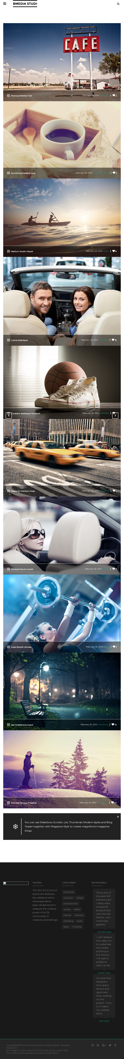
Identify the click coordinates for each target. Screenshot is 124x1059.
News (106, 173)
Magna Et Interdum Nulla (23, 491)
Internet (67, 915)
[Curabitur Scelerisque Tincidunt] (62, 382)
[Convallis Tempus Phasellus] (62, 769)
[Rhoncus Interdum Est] (62, 61)
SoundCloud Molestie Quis (23, 173)
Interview (104, 95)
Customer (68, 898)
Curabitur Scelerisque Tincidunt (25, 413)
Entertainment (71, 903)
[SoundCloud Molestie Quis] (62, 139)
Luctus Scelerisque (19, 340)
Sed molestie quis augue (22, 725)
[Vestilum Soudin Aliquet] (62, 217)
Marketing (98, 173)
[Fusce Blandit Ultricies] (62, 613)
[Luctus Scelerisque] (62, 301)
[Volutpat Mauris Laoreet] (62, 535)
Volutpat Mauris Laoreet (22, 569)
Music (106, 251)
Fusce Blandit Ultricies (21, 647)
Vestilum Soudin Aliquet (22, 251)
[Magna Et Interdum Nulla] (62, 457)
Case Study (102, 802)
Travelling (103, 340)
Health (106, 569)
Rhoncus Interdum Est (21, 95)
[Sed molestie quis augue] (62, 691)
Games (67, 909)
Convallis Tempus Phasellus (23, 803)
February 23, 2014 (91, 95)
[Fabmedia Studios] (25, 3)
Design (80, 898)
